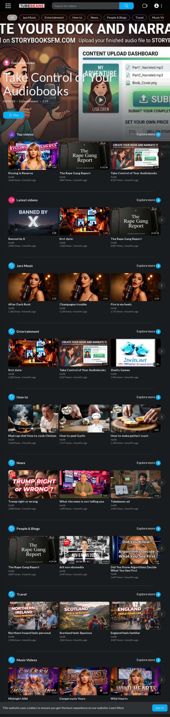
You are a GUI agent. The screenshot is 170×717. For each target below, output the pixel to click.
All (12, 17)
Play (16, 115)
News (94, 17)
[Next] (162, 154)
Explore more (146, 134)
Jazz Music (29, 17)
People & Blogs (117, 17)
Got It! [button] (159, 708)
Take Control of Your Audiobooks (58, 84)
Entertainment (54, 17)
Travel (139, 17)
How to (77, 17)
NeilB (11, 177)
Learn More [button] (116, 708)
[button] (159, 6)
